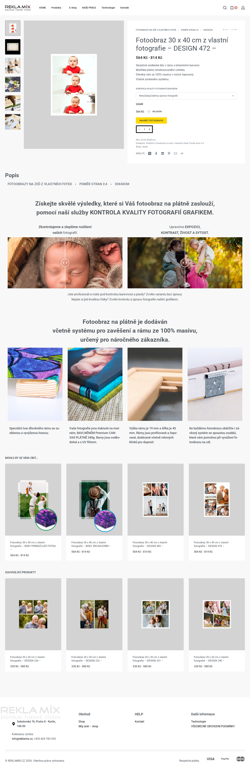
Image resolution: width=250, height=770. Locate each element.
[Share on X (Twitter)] (149, 153)
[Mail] (175, 153)
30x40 (145, 147)
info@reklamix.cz (22, 738)
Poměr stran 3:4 (189, 30)
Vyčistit (139, 104)
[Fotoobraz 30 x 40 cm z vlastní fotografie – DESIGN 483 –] (156, 500)
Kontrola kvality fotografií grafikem (156, 89)
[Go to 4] (12, 84)
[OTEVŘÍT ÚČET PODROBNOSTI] (243, 8)
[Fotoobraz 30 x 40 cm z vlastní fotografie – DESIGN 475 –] (217, 500)
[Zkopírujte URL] (182, 153)
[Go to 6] (12, 121)
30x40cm (208, 30)
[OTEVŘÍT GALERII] (74, 84)
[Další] (115, 85)
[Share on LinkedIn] (162, 153)
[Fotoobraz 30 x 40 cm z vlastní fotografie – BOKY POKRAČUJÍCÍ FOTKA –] (33, 500)
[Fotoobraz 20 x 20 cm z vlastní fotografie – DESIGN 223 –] (94, 614)
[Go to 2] (12, 47)
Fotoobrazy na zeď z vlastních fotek (156, 30)
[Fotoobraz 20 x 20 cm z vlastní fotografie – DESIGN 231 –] (156, 614)
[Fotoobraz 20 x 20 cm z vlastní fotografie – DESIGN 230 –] (33, 614)
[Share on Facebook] (156, 153)
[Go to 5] (12, 103)
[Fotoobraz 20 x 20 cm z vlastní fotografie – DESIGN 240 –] (217, 614)
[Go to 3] (12, 65)
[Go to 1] (12, 28)
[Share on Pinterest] (169, 153)
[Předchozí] (33, 85)
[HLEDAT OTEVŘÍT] (225, 8)
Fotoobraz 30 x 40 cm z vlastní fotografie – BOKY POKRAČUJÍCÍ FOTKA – (33, 546)
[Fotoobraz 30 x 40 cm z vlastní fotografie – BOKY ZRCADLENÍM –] (94, 500)
